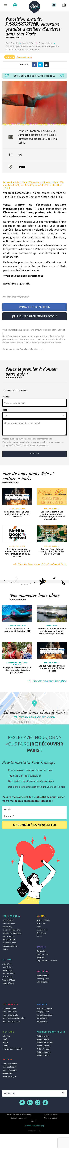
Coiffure (5, 1046)
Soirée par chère (43, 954)
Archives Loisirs (42, 1036)
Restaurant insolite (9, 1012)
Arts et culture (46, 43)
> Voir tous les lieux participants (23, 275)
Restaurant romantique (11, 1021)
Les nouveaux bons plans (11, 933)
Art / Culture (41, 933)
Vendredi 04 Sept (8, 980)
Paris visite (51, 625)
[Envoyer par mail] (46, 65)
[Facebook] (34, 65)
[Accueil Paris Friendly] (34, 6)
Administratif (7, 1073)
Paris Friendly (12, 43)
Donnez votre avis (24, 57)
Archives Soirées (43, 1039)
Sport (39, 927)
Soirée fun (40, 957)
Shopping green (42, 982)
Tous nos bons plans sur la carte (36, 716)
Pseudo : (6, 397)
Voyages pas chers (17, 625)
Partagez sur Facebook (34, 307)
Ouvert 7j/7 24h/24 (9, 1076)
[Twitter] (40, 65)
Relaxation (6, 1036)
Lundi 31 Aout (7, 967)
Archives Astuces (43, 1055)
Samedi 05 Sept (8, 983)
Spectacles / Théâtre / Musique (17, 663)
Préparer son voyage (44, 1008)
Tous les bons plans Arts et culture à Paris (42, 564)
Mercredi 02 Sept (8, 973)
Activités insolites (43, 920)
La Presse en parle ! (50, 1114)
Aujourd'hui (6, 964)
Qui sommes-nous (9, 939)
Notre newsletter (8, 936)
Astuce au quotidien (9, 1064)
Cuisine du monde (9, 1008)
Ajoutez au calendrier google (37, 316)
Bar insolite (41, 951)
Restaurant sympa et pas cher (13, 1018)
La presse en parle (9, 943)
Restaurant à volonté (10, 1015)
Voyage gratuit (42, 1021)
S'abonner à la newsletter (34, 825)
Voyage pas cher (43, 1012)
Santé (4, 1039)
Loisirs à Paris (28, 43)
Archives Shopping (44, 1052)
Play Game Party (8, 923)
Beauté (5, 1042)
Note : (5, 410)
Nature (39, 936)
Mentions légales (50, 1118)
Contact (5, 949)
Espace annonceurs (9, 946)
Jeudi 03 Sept (7, 977)
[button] (15, 5)
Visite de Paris (42, 930)
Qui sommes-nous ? (18, 1118)
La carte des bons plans (11, 930)
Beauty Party (7, 927)
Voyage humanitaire (44, 1015)
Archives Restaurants (45, 1042)
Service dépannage (9, 1070)
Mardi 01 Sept (7, 970)
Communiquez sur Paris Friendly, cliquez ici (22, 349)
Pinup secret (34, 1130)
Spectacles (41, 923)
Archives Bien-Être (43, 1046)
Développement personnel (12, 1049)
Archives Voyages (43, 1049)
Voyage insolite (42, 1018)
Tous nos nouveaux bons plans (49, 680)
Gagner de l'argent (9, 1067)
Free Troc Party (7, 920)
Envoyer (34, 453)
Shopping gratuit (43, 975)
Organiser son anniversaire (47, 961)
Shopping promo (43, 979)
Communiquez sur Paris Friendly (18, 1114)
